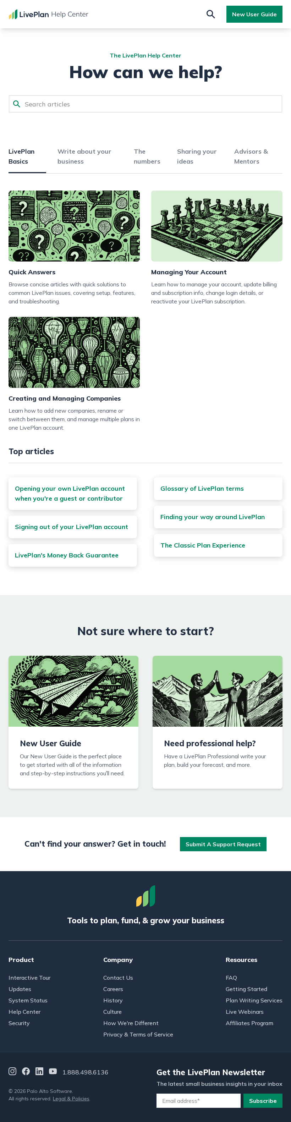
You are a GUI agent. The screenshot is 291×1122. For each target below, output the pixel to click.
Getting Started (246, 988)
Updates (20, 988)
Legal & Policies (71, 1098)
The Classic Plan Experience (202, 545)
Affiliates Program (249, 1023)
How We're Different (131, 1023)
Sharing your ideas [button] (197, 156)
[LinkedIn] (39, 1072)
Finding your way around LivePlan (212, 517)
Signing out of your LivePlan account (71, 527)
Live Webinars (245, 1011)
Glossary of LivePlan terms (202, 488)
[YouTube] (53, 1072)
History (113, 1000)
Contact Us (118, 977)
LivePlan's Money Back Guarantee (67, 555)
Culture (112, 1011)
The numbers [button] (147, 156)
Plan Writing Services (254, 1000)
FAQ (231, 977)
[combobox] (145, 103)
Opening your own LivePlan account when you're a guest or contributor (70, 493)
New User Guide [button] (254, 14)
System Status (28, 1000)
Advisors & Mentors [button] (251, 156)
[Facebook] (26, 1072)
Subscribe (263, 1100)
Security (19, 1023)
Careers (113, 988)
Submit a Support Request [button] (223, 844)
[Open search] (211, 14)
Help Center (24, 1011)
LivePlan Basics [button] (21, 156)
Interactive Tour (29, 977)
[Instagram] (12, 1072)
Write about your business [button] (84, 156)
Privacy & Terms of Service (138, 1034)
